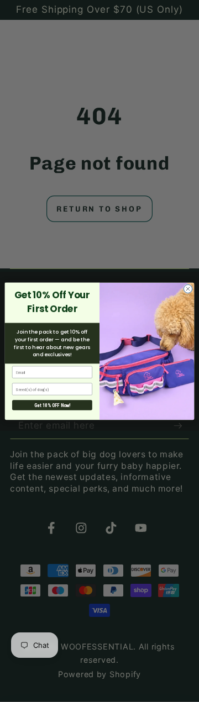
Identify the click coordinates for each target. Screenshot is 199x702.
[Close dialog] (188, 288)
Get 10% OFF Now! (52, 405)
